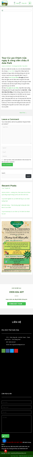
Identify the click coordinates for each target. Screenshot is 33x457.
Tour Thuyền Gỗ (6, 188)
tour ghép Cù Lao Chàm (12, 88)
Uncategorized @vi (17, 66)
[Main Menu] (29, 3)
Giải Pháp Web (14, 456)
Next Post (23, 112)
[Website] (16, 156)
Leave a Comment (6, 66)
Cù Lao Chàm (11, 71)
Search (3, 173)
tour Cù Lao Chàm (13, 77)
